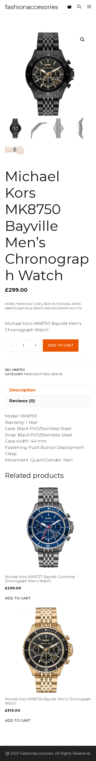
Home (10, 304)
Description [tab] (22, 389)
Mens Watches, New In (36, 304)
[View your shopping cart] (69, 7)
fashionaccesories (31, 7)
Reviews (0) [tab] (22, 400)
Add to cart (61, 345)
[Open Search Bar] (79, 7)
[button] (82, 39)
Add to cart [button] (18, 598)
